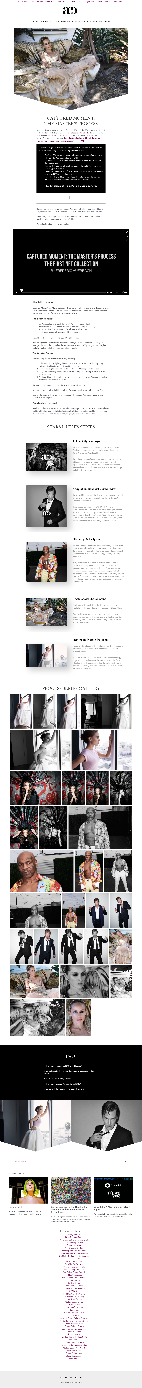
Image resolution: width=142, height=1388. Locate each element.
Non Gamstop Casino (74, 1237)
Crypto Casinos (74, 1304)
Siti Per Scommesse (74, 1275)
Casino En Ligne (74, 1339)
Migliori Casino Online (74, 1302)
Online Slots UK (74, 1280)
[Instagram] (109, 21)
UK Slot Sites (74, 1291)
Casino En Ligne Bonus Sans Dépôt (74, 1320)
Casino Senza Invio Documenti (74, 1329)
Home (36, 21)
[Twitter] (106, 21)
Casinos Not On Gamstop (74, 1288)
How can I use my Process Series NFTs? (63, 1084)
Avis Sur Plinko (74, 1315)
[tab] (70, 1066)
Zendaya (68, 140)
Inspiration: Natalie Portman (90, 639)
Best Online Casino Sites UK (74, 1272)
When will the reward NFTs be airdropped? (65, 1089)
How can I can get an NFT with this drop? (64, 1066)
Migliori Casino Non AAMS (74, 1347)
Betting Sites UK (74, 1234)
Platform (66, 21)
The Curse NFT (16, 1207)
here (94, 413)
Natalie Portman (92, 138)
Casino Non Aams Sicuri (74, 1312)
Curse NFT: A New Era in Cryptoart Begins (112, 1208)
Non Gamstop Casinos (74, 1242)
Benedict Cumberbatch (74, 138)
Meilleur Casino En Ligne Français (74, 1318)
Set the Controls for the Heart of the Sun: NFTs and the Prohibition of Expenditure (69, 1209)
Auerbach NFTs (49, 21)
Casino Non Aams (74, 1245)
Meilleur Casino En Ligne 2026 (74, 1337)
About (85, 21)
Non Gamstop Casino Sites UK (74, 1277)
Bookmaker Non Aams (74, 1334)
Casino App (74, 1310)
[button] (15, 69)
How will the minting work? (58, 1078)
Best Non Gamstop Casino (74, 1293)
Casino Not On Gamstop (74, 1296)
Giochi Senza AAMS (74, 1350)
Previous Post (19, 1161)
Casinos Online (74, 1258)
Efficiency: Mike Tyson (86, 539)
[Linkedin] (76, 1378)
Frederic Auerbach (80, 132)
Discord (97, 21)
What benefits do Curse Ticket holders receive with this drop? (69, 1072)
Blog (77, 21)
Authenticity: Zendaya (86, 441)
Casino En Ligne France (74, 1285)
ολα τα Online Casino (74, 1261)
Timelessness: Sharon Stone (89, 599)
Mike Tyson (54, 140)
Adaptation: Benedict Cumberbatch (94, 489)
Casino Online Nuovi (74, 1353)
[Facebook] (61, 1378)
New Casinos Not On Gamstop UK (74, 1239)
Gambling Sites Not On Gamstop (74, 1250)
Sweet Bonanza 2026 (74, 1323)
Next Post (124, 1161)
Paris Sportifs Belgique (74, 1307)
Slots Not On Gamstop (74, 1264)
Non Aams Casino (74, 1299)
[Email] (81, 1378)
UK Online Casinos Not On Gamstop (74, 1256)
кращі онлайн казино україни (74, 1345)
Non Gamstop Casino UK (74, 1266)
